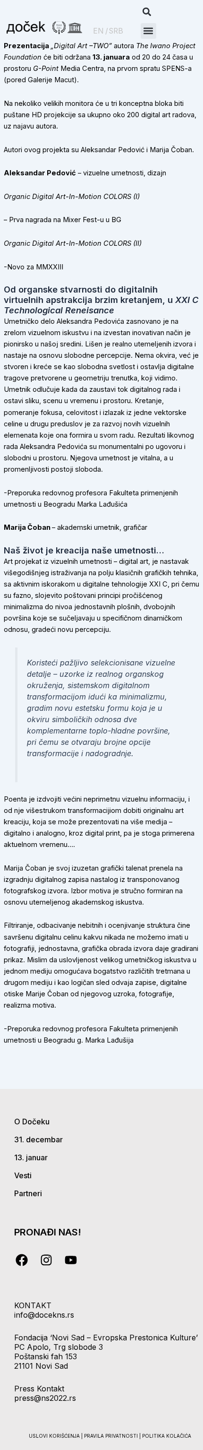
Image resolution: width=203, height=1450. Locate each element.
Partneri (28, 1193)
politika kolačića (166, 1436)
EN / (100, 30)
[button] (147, 12)
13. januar (31, 1157)
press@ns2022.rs (45, 1398)
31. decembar (38, 1139)
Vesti (23, 1175)
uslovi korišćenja (54, 1436)
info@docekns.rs (44, 1315)
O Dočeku (32, 1121)
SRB (116, 30)
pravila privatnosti (111, 1436)
